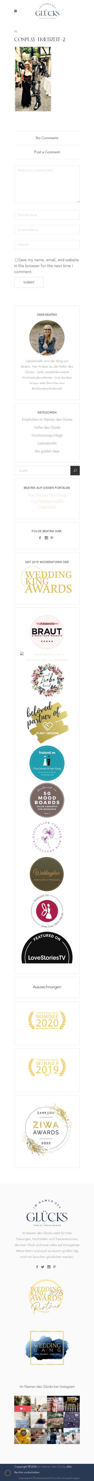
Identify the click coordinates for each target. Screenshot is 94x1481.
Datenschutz (42, 1478)
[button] (8, 1473)
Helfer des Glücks (47, 427)
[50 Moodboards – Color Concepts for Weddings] (47, 816)
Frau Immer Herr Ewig (47, 495)
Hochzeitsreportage (47, 435)
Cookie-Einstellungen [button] (66, 1478)
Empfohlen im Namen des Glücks (47, 419)
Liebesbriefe (47, 443)
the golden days (47, 451)
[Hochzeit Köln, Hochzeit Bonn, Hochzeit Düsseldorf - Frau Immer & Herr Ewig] (47, 779)
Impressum (26, 1478)
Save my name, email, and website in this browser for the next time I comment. (46, 265)
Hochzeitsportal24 (47, 501)
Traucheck (47, 507)
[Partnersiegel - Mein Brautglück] (47, 853)
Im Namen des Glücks (51, 1466)
